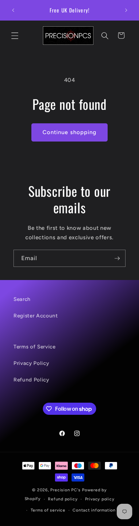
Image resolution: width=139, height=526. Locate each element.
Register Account (35, 315)
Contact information (94, 510)
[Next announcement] (126, 10)
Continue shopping (70, 132)
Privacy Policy (31, 363)
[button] (15, 35)
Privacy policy (100, 499)
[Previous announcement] (13, 10)
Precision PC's (65, 490)
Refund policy (63, 499)
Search (22, 299)
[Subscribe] (117, 258)
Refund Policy (31, 379)
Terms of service (48, 510)
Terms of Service (34, 346)
